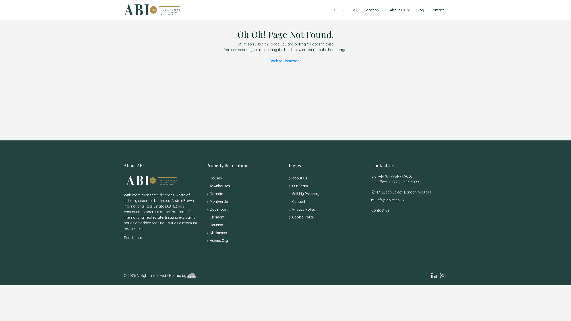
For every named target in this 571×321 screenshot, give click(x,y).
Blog (420, 10)
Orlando (216, 193)
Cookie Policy (303, 217)
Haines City (219, 240)
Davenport (219, 209)
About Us (397, 10)
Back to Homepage (285, 61)
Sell (355, 10)
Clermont (217, 217)
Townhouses (220, 186)
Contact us (380, 210)
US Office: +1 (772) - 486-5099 (395, 182)
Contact (437, 10)
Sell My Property (305, 193)
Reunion (216, 225)
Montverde (219, 201)
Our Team (300, 186)
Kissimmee (218, 232)
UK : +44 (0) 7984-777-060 (391, 176)
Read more (133, 237)
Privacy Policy (303, 209)
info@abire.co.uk (390, 200)
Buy (337, 10)
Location (371, 10)
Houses (216, 178)
